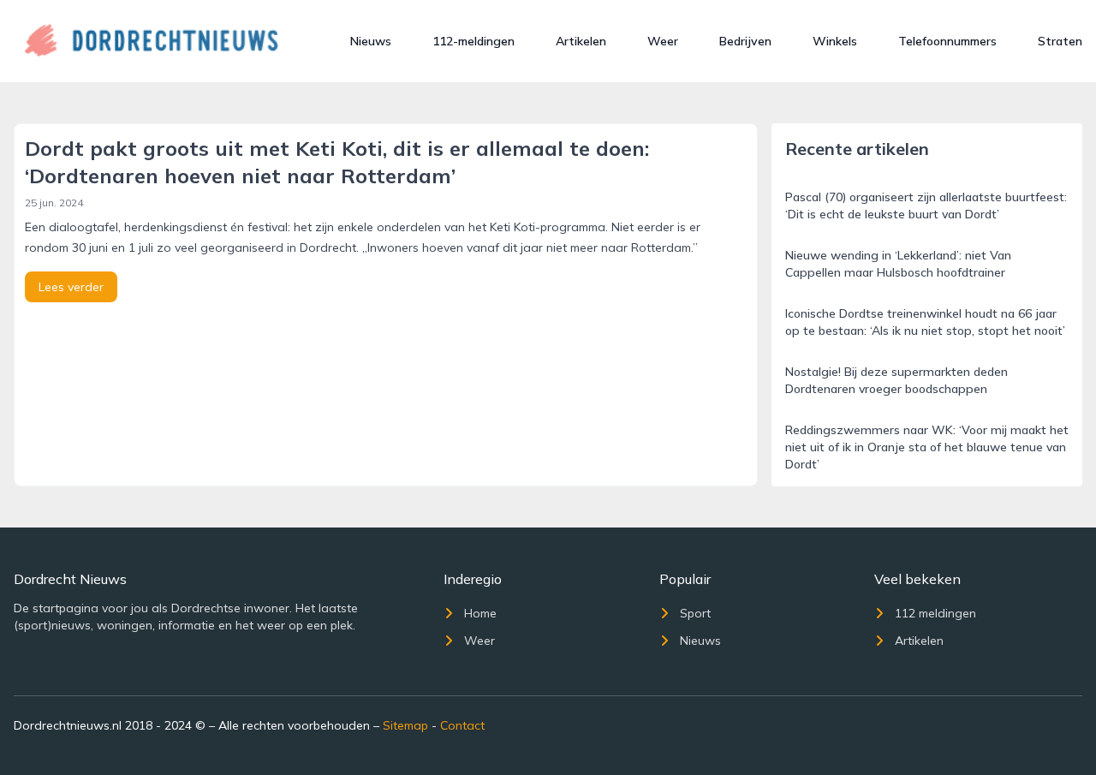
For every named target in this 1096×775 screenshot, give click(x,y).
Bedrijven (745, 41)
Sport (695, 613)
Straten (1060, 41)
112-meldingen (473, 41)
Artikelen (581, 41)
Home (480, 613)
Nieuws (370, 41)
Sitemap (405, 725)
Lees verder (71, 287)
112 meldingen (935, 613)
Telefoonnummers (947, 41)
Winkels (835, 41)
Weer (662, 41)
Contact (462, 725)
